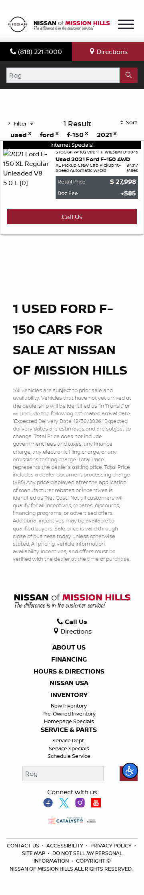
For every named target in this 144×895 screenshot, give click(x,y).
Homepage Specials (69, 721)
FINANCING (69, 659)
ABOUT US (69, 647)
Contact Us (23, 845)
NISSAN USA (69, 683)
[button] (130, 771)
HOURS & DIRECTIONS (69, 671)
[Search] (129, 75)
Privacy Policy (111, 845)
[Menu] (126, 26)
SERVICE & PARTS (69, 730)
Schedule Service (69, 755)
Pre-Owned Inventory (69, 713)
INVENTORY (69, 695)
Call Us (72, 216)
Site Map (34, 853)
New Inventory (69, 705)
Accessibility (65, 845)
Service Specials (69, 748)
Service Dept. (68, 740)
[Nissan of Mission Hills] (58, 25)
